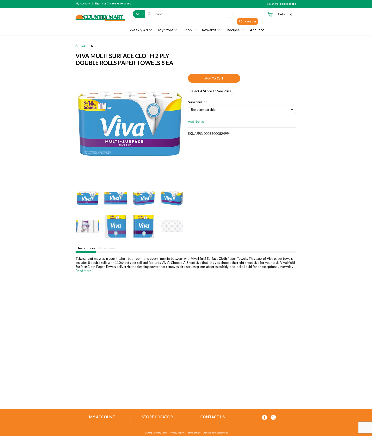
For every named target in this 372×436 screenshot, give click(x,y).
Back (82, 46)
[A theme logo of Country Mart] (100, 11)
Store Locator (157, 417)
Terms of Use (194, 432)
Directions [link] (107, 248)
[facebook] (264, 418)
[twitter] (273, 418)
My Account (83, 3)
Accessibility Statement (215, 432)
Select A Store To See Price (211, 91)
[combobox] (139, 14)
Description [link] (86, 248)
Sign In (99, 3)
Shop (93, 46)
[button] (88, 198)
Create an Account (119, 3)
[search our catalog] (149, 14)
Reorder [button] (250, 21)
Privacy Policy (177, 432)
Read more (83, 271)
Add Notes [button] (196, 122)
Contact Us (212, 417)
